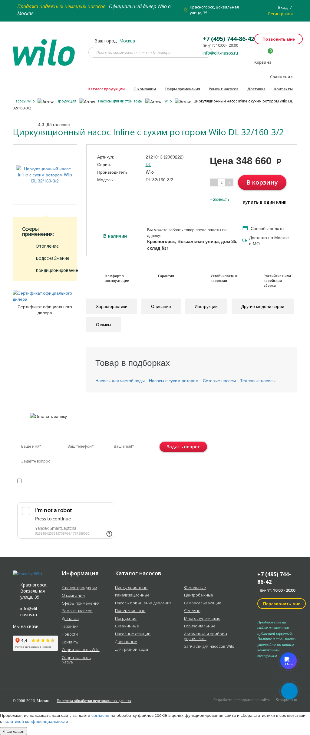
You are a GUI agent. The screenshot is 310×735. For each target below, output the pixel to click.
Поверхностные (130, 610)
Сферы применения (182, 89)
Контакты (283, 89)
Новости (70, 634)
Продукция (67, 101)
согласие (43, 480)
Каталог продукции (106, 89)
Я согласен (13, 731)
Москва (127, 41)
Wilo (168, 101)
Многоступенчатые (202, 618)
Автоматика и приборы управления (205, 636)
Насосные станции (132, 634)
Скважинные (127, 626)
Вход (283, 7)
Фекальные (195, 587)
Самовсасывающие (202, 603)
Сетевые (192, 610)
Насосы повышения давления (143, 603)
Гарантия (70, 626)
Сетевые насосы (219, 380)
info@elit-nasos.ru (220, 53)
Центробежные (198, 595)
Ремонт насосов (224, 89)
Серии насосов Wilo (81, 649)
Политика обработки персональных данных (94, 700)
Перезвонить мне (281, 603)
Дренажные (126, 642)
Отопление (47, 246)
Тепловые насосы (257, 380)
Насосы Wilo (24, 101)
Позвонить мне (278, 39)
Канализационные (132, 595)
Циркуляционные (131, 587)
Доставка (256, 89)
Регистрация (280, 13)
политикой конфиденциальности (45, 486)
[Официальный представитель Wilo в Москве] (46, 49)
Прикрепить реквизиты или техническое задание (71, 495)
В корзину (262, 182)
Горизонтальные (200, 626)
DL (148, 164)
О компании (145, 89)
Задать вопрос (183, 446)
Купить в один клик (264, 202)
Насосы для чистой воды (120, 101)
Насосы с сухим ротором (174, 380)
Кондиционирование (52, 270)
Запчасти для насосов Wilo (209, 646)
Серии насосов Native (76, 660)
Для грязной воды (131, 649)
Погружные (126, 618)
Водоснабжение (52, 258)
